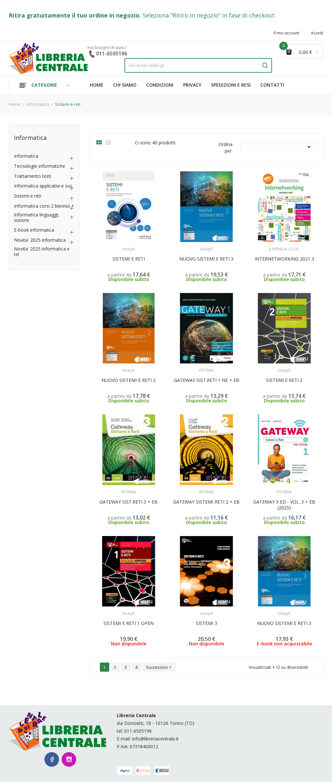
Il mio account (286, 33)
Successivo (159, 667)
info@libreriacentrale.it (155, 739)
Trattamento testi (32, 176)
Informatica (30, 138)
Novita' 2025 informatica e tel (42, 251)
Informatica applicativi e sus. (43, 186)
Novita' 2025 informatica (40, 240)
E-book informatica (34, 230)
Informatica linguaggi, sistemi (36, 217)
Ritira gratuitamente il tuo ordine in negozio (74, 15)
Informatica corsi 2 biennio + (44, 206)
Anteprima (114, 245)
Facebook (51, 759)
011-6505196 (138, 731)
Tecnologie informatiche (39, 166)
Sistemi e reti (27, 196)
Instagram (69, 759)
